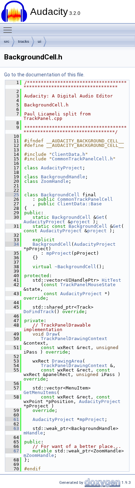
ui (39, 41)
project (80, 221)
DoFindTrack (39, 311)
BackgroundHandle (63, 176)
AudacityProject (61, 167)
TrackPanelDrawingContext (74, 338)
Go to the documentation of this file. (44, 74)
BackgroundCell (60, 194)
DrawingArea (67, 361)
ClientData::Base (79, 203)
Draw (51, 334)
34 (12, 244)
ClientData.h (68, 154)
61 (12, 419)
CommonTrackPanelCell (85, 199)
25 (12, 194)
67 (12, 450)
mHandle (33, 432)
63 (12, 428)
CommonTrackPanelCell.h (82, 158)
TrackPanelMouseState (88, 284)
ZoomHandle (55, 181)
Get (100, 217)
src (6, 41)
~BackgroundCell (75, 266)
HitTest (111, 280)
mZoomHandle (39, 455)
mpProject (58, 253)
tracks (23, 41)
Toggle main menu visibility (9, 30)
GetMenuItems (40, 392)
